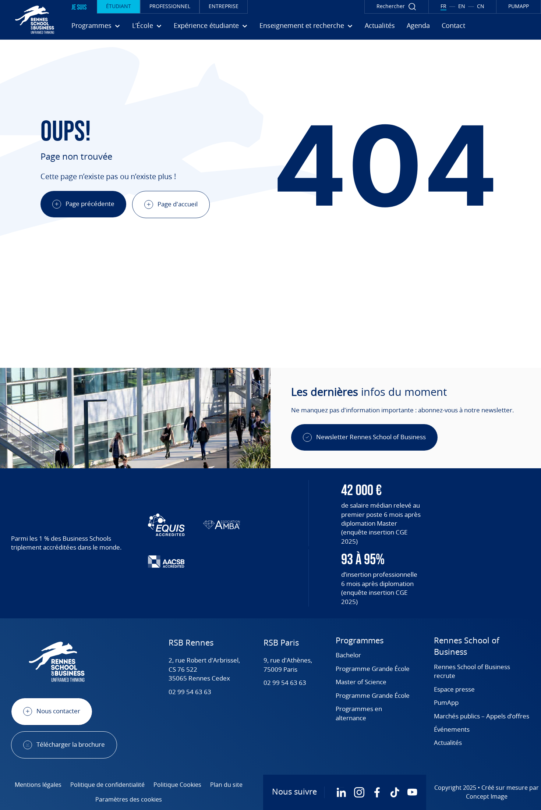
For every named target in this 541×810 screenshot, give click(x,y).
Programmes (359, 641)
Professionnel (169, 6)
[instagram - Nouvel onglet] (359, 792)
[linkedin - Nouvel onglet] (341, 792)
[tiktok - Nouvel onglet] (394, 792)
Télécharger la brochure (70, 745)
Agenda (418, 26)
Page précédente (90, 204)
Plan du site (226, 785)
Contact (453, 26)
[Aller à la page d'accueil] (29, 19)
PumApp (446, 703)
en (461, 6)
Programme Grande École (373, 669)
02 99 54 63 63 (190, 692)
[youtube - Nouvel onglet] (412, 792)
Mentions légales (38, 785)
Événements (452, 729)
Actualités (380, 26)
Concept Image (487, 797)
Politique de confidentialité (107, 785)
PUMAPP (518, 6)
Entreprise (223, 6)
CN (480, 6)
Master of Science (361, 682)
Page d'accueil (178, 204)
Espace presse (454, 689)
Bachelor (348, 655)
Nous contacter (58, 711)
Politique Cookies (177, 785)
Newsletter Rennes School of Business (371, 437)
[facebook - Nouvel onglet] (377, 792)
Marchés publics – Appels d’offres (481, 716)
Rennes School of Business (466, 646)
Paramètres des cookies (128, 800)
